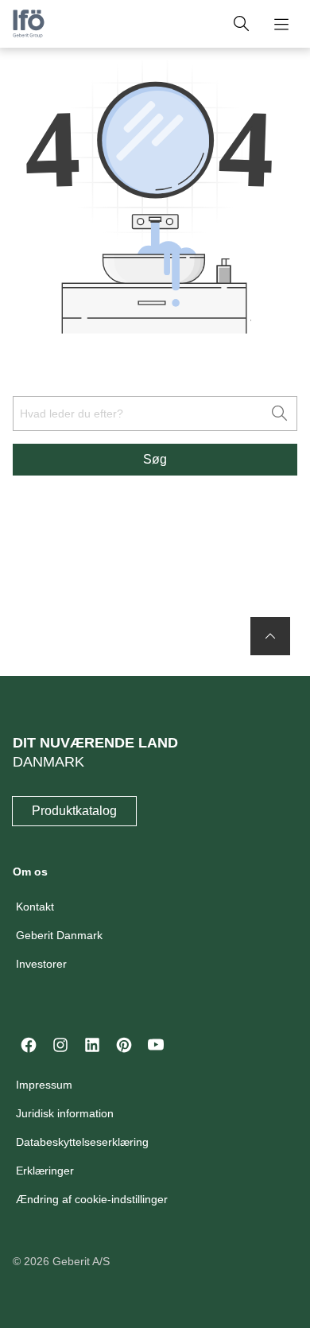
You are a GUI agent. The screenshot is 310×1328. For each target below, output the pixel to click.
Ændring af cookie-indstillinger (92, 1199)
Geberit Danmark (59, 935)
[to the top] (270, 636)
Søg (155, 459)
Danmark (48, 762)
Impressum (44, 1084)
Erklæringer (45, 1170)
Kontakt (35, 906)
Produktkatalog (74, 810)
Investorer (41, 963)
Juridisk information (65, 1113)
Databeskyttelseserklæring (82, 1142)
